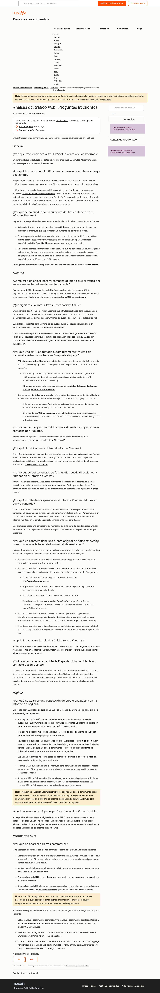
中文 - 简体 (58, 81)
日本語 (56, 40)
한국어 (56, 75)
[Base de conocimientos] (19, 14)
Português (58, 44)
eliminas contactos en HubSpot (27, 653)
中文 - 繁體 (58, 65)
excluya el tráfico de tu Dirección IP (48, 440)
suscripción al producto (36, 464)
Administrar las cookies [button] (133, 986)
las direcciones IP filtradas (58, 227)
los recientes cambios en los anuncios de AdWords (42, 923)
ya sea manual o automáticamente (38, 193)
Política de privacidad (109, 986)
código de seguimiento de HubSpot (79, 732)
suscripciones (62, 120)
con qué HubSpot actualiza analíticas (35, 163)
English (56, 84)
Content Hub (25, 130)
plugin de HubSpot (89, 741)
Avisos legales (89, 986)
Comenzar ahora (138, 3)
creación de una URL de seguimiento (69, 297)
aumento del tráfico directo (85, 265)
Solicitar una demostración (111, 3)
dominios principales (78, 454)
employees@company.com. (36, 581)
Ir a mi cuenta (59, 90)
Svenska (57, 59)
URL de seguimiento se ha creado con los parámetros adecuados (66, 877)
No (31, 959)
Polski (56, 56)
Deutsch (57, 37)
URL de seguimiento (48, 413)
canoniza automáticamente (45, 792)
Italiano (57, 53)
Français (57, 47)
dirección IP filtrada (48, 890)
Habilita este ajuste (50, 243)
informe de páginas (80, 710)
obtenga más (51, 900)
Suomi (56, 62)
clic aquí (107, 99)
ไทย (55, 78)
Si (19, 959)
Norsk (56, 72)
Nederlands (58, 50)
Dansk (56, 69)
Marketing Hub (26, 126)
